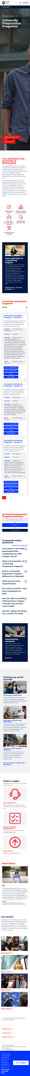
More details (11, 377)
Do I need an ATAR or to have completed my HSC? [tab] (13, 591)
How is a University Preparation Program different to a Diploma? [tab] (13, 573)
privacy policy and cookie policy (5, 1071)
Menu (24, 2)
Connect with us (7, 1037)
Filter (4, 307)
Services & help (7, 1029)
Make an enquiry (11, 137)
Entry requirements (11, 370)
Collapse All (23, 545)
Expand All (15, 545)
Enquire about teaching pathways (13, 288)
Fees (11, 374)
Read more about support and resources (14, 763)
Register (8, 658)
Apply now (9, 142)
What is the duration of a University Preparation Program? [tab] (13, 563)
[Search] (20, 2)
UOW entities (6, 1033)
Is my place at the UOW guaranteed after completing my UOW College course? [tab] (13, 552)
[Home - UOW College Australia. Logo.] (5, 3)
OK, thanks (21, 1063)
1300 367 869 (9, 1049)
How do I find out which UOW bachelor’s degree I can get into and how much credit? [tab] (13, 602)
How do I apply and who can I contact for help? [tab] (13, 612)
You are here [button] (5, 7)
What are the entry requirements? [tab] (11, 582)
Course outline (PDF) (11, 367)
